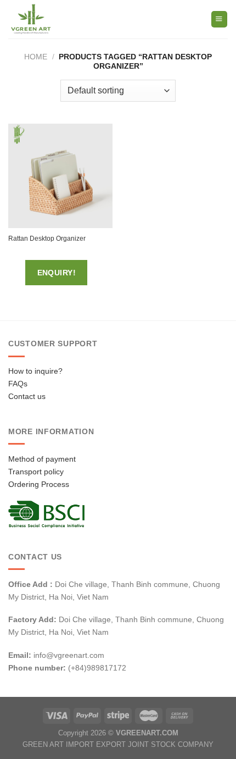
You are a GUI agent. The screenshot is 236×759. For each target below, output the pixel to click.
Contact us (27, 396)
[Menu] (219, 19)
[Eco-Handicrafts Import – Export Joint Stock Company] (53, 19)
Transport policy (36, 471)
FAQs (17, 383)
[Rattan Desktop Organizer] (60, 176)
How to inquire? (35, 371)
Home (35, 56)
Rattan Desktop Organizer (47, 238)
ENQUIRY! (56, 272)
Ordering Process (38, 484)
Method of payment (42, 459)
